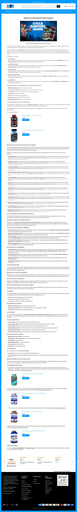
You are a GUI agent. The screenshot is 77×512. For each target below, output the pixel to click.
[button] (41, 6)
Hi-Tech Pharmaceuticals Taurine (44, 389)
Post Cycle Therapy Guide (18, 448)
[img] (12, 462)
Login (71, 2)
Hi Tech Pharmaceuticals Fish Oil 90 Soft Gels (32, 411)
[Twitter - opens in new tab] (14, 504)
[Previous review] (4, 462)
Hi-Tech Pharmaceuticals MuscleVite (20, 427)
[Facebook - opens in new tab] (12, 505)
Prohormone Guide (30, 448)
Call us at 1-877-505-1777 (9, 491)
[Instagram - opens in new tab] (17, 505)
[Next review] (72, 462)
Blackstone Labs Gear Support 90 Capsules (31, 115)
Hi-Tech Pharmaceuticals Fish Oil (59, 408)
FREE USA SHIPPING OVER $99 (38, 2)
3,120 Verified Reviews (11, 463)
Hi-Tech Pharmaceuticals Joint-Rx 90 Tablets (32, 373)
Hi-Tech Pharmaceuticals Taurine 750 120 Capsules (33, 393)
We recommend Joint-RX (26, 370)
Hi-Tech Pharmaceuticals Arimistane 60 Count (32, 130)
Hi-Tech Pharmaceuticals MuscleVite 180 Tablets (33, 430)
